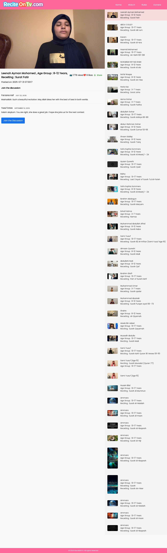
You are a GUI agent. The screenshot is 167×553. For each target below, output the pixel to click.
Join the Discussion (13, 120)
